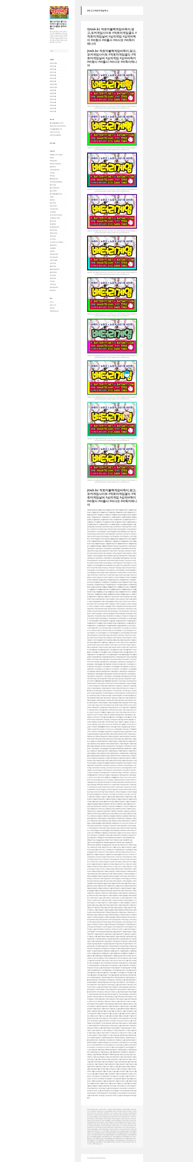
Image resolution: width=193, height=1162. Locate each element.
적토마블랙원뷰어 (120, 1140)
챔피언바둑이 (53, 245)
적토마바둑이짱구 (125, 1129)
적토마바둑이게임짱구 (95, 1126)
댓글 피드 (52, 308)
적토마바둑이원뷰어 (104, 1129)
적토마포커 (118, 1142)
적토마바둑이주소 (115, 1129)
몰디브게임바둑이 (54, 188)
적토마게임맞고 (94, 1116)
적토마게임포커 (127, 1122)
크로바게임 (53, 263)
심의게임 (125, 1113)
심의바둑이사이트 (107, 1115)
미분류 (51, 197)
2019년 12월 (53, 84)
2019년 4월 (53, 102)
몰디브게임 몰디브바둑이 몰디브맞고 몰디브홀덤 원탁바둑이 (58, 25)
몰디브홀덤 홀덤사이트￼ (56, 123)
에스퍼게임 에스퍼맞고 (56, 215)
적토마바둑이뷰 (99, 1127)
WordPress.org (54, 311)
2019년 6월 (53, 96)
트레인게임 (53, 278)
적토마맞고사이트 (114, 1124)
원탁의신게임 (53, 233)
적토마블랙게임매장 (110, 1133)
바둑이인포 (93, 1113)
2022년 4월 (53, 75)
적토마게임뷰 (107, 1118)
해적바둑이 (53, 290)
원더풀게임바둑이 (54, 227)
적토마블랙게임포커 (107, 1136)
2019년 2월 (53, 108)
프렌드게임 (53, 284)
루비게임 (52, 176)
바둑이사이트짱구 (127, 1111)
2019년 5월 (53, 99)
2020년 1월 (53, 81)
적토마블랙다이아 (127, 1136)
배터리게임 (53, 203)
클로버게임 (53, 266)
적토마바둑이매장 (128, 1126)
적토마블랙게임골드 (124, 1131)
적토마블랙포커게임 (109, 1142)
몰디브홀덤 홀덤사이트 (56, 194)
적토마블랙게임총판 (95, 1136)
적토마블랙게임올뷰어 (109, 1135)
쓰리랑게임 (53, 212)
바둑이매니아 (100, 1111)
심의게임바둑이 (132, 1113)
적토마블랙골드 (117, 1136)
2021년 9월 (53, 78)
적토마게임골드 (124, 1115)
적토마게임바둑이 (113, 1116)
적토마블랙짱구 (130, 1140)
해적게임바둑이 (54, 287)
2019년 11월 (53, 87)
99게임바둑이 (53, 161)
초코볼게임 (53, 248)
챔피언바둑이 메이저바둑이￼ (58, 126)
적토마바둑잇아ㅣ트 (96, 1131)
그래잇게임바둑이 (54, 170)
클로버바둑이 (53, 272)
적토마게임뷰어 (116, 1118)
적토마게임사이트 (126, 1118)
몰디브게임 (53, 185)
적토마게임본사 (99, 1118)
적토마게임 (53, 236)
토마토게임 (53, 275)
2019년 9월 (53, 90)
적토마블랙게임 (113, 1131)
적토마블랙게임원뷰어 (121, 1135)
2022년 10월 (53, 63)
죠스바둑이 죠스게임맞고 (56, 242)
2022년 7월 (53, 72)
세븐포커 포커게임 (55, 132)
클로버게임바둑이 (54, 269)
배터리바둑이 (53, 206)
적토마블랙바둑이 (118, 1138)
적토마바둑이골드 (106, 1126)
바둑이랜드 (93, 1111)
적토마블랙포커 (99, 1142)
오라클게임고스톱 (54, 218)
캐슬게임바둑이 (54, 254)
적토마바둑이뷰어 (109, 1127)
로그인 (51, 302)
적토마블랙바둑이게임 (129, 1138)
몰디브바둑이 (53, 191)
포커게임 (52, 281)
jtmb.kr (110, 1109)
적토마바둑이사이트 (119, 1127)
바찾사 (120, 1113)
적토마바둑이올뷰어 (92, 1129)
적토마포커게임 (126, 1142)
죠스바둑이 (53, 239)
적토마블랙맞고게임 (98, 1138)
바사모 (112, 1113)
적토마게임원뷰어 (117, 1120)
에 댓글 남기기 (98, 1144)
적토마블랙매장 (108, 1138)
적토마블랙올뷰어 (110, 1140)
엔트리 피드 (53, 305)
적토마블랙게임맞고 (99, 1133)
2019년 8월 (53, 93)
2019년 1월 (53, 111)
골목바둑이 (53, 167)
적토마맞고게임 (104, 1124)
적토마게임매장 (103, 1116)
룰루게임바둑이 (54, 179)
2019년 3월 (53, 105)
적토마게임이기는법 (127, 1120)
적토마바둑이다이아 (117, 1126)
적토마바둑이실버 (130, 1127)
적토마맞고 (97, 1124)
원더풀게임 (53, 224)
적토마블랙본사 (91, 1140)
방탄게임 (52, 200)
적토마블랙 (106, 1131)
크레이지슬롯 (53, 260)
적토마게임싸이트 (96, 1120)
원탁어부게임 (53, 230)
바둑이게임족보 (117, 1109)
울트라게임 (53, 221)
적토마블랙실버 (100, 1140)
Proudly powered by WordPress (96, 1158)
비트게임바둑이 (54, 209)
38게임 (52, 158)
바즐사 (116, 1113)
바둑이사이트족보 (117, 1111)
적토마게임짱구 (109, 1122)
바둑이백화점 (108, 1111)
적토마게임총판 (118, 1122)
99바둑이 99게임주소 (55, 164)
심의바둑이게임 (98, 1115)
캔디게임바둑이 (54, 257)
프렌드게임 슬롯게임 (55, 135)
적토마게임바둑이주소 (125, 1116)
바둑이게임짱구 (126, 1109)
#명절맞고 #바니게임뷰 (56, 155)
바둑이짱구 (106, 1113)
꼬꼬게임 (52, 173)
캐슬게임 (52, 251)
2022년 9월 (53, 66)
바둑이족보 (100, 1113)
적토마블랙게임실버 (96, 1135)
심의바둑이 (90, 1115)
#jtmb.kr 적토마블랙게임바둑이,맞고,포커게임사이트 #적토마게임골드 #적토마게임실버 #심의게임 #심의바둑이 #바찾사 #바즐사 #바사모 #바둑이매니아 (112, 36)
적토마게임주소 (100, 1122)
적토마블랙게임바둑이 (123, 1133)
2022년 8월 (53, 69)
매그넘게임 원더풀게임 (56, 182)
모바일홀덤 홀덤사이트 (56, 129)
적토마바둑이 (123, 1124)
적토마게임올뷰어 (106, 1120)
